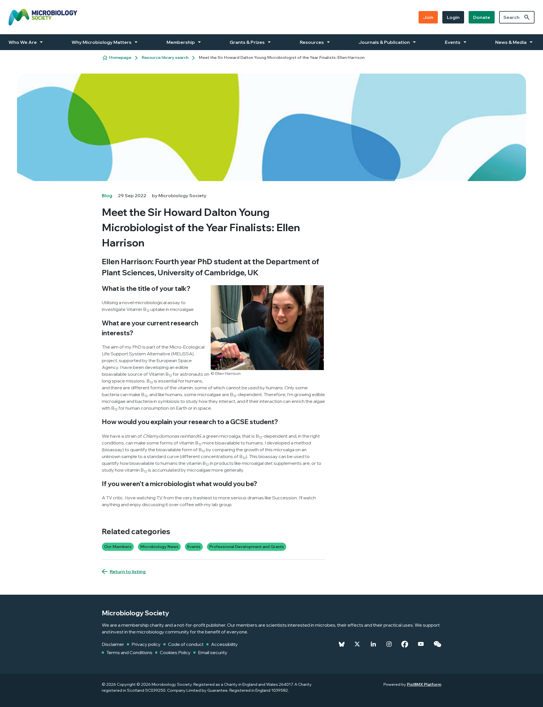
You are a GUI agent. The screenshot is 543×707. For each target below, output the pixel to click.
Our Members (118, 546)
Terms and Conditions (129, 652)
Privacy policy (146, 644)
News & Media (511, 42)
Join (428, 17)
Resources (312, 42)
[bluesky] (341, 644)
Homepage (120, 57)
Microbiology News (159, 546)
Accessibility (224, 644)
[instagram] (389, 644)
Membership (181, 42)
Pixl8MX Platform (424, 684)
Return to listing (128, 571)
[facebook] (404, 644)
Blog (107, 195)
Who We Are (22, 42)
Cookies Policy (175, 652)
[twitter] (357, 644)
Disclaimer (113, 644)
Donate (481, 17)
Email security (212, 652)
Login (453, 17)
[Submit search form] (527, 17)
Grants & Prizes (247, 42)
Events (452, 42)
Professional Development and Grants (246, 546)
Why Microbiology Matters (102, 42)
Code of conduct (186, 644)
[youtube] (420, 644)
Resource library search (165, 57)
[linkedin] (373, 644)
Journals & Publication (384, 42)
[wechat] (437, 644)
